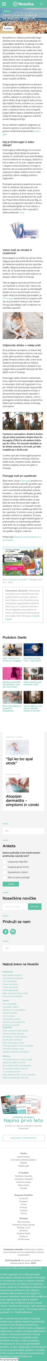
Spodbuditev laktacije (12, 1040)
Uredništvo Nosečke (18, 580)
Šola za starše (23, 1222)
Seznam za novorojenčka (14, 1022)
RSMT (33, 1263)
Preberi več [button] (26, 1356)
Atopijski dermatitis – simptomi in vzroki (22, 790)
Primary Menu (4, 4)
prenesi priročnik (24, 1138)
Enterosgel (8, 298)
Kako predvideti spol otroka (15, 993)
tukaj (21, 212)
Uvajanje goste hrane (18, 866)
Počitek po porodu (11, 1025)
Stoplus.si (23, 1236)
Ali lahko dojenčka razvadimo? (16, 1052)
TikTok (23, 1213)
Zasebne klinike (23, 1233)
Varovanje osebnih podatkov (23, 1160)
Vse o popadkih (10, 1004)
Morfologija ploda (10, 990)
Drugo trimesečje (10, 984)
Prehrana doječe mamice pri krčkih (18, 1046)
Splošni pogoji (23, 1157)
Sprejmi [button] (14, 1359)
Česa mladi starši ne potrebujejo (17, 1066)
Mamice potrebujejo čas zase (16, 1078)
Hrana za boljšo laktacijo (13, 1034)
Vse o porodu (9, 1016)
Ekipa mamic (23, 1185)
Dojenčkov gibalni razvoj (13, 1049)
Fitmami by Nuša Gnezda (23, 1225)
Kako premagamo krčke (13, 1043)
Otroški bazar (23, 1239)
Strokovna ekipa (23, 1182)
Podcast (23, 1207)
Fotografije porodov (12, 1019)
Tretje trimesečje (10, 987)
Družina (7, 11)
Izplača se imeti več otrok (14, 1063)
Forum (24, 1204)
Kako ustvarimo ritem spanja (15, 1031)
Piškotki (23, 1163)
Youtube (23, 1210)
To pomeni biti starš (11, 1072)
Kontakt (23, 1188)
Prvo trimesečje (10, 981)
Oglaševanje (23, 1166)
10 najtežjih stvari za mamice (15, 1069)
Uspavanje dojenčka (18, 861)
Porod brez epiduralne (12, 996)
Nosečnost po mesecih (13, 978)
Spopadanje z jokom (18, 872)
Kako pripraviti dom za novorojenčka (19, 1075)
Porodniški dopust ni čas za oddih (17, 1060)
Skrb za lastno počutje (19, 877)
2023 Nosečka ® (12, 1261)
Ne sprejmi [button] (5, 1359)
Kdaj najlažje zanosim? (13, 975)
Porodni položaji (10, 1013)
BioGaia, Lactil (23, 1228)
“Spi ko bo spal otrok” (19, 750)
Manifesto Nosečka (23, 1176)
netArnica (23, 1231)
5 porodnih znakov (11, 1007)
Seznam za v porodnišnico (14, 1010)
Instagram (23, 1201)
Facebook (23, 1198)
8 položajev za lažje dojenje (15, 1037)
